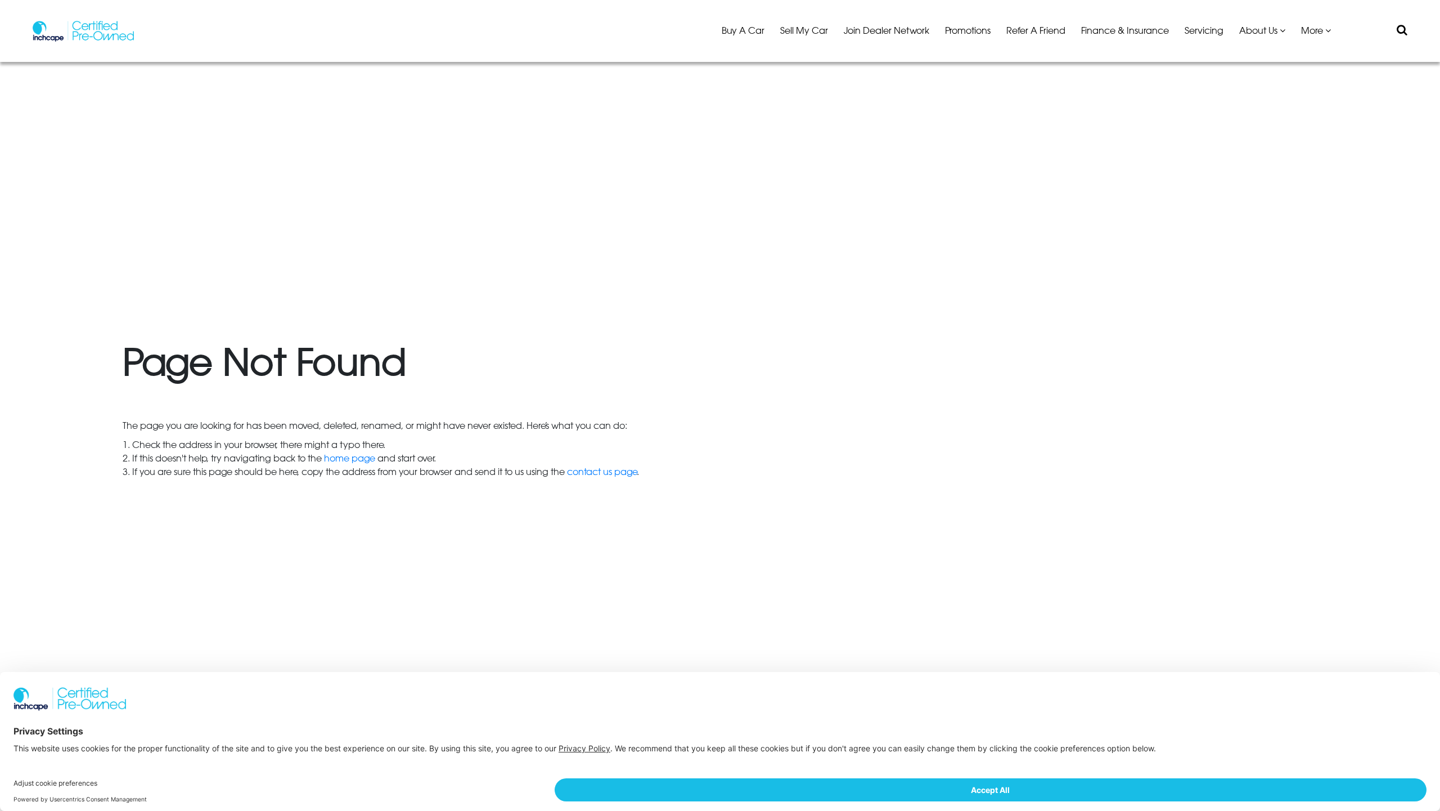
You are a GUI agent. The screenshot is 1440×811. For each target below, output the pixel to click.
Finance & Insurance (1125, 30)
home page (349, 458)
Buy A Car (743, 30)
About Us (1259, 30)
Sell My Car (804, 30)
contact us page (602, 472)
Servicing (1204, 30)
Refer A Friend (1035, 30)
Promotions (968, 30)
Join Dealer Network (886, 30)
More (1313, 30)
